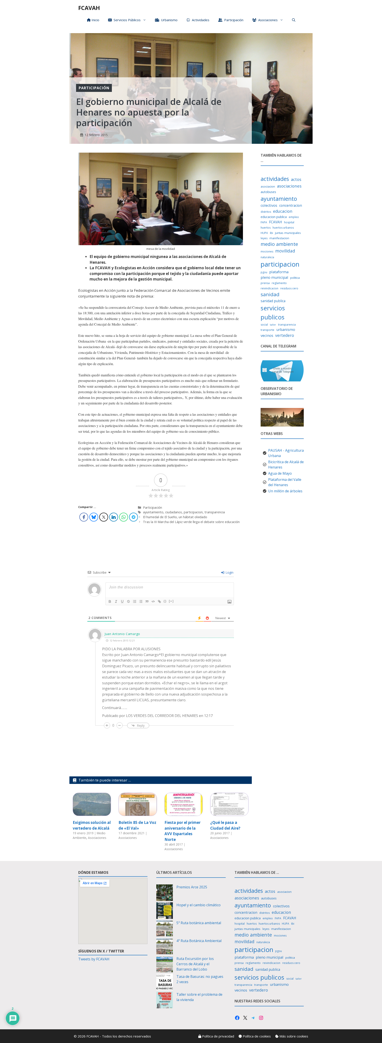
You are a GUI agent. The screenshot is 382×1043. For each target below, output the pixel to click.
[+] (171, 601)
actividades (275, 178)
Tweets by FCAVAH (93, 959)
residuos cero (289, 288)
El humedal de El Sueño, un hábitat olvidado (175, 517)
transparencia (214, 512)
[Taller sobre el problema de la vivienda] (164, 1001)
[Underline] (122, 601)
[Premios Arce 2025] (164, 893)
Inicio (95, 20)
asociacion (268, 186)
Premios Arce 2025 (191, 887)
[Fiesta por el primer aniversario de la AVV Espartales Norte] (183, 813)
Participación (232, 20)
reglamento (279, 283)
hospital (289, 222)
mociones (267, 251)
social (264, 324)
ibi (271, 233)
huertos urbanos (283, 227)
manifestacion (279, 238)
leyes (264, 238)
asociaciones (289, 186)
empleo (294, 217)
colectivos (269, 205)
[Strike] (128, 601)
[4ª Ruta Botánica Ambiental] (164, 947)
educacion (282, 211)
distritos (266, 212)
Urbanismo (168, 20)
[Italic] (116, 601)
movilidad (285, 251)
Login (229, 572)
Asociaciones (267, 20)
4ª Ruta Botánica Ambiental (199, 940)
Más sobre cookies (293, 1036)
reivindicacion (269, 288)
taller (273, 324)
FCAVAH (89, 7)
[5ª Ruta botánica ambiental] (164, 929)
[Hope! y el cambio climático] (164, 911)
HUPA (264, 233)
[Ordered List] (135, 601)
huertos (266, 227)
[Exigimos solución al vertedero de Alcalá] (92, 813)
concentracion (290, 205)
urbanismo (285, 329)
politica (295, 278)
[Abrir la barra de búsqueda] (294, 19)
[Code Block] (153, 601)
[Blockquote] (147, 601)
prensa (265, 283)
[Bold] (110, 601)
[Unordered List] (141, 601)
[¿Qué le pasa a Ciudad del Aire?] (229, 813)
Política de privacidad (217, 1036)
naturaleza (267, 257)
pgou (264, 272)
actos (296, 179)
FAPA (264, 222)
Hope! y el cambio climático (198, 905)
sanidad (270, 294)
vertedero (284, 335)
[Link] (159, 601)
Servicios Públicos (126, 20)
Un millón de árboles (285, 491)
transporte (267, 330)
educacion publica (274, 217)
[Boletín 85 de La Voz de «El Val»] (137, 813)
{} (165, 601)
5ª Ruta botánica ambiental (198, 922)
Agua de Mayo (280, 473)
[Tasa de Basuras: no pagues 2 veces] (164, 983)
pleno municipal (274, 277)
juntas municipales (288, 233)
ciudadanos (173, 512)
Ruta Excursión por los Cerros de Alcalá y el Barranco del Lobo (195, 964)
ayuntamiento (153, 512)
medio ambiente (279, 244)
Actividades (199, 20)
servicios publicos (273, 312)
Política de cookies (256, 1036)
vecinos (267, 335)
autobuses (268, 192)
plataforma (278, 271)
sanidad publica (273, 301)
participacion (193, 512)
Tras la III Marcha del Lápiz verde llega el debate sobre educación (191, 522)
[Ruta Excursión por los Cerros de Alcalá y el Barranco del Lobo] (164, 965)
